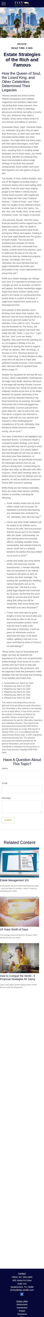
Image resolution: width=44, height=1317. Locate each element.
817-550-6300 (25, 1277)
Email (4, 783)
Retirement (22, 1304)
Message (6, 798)
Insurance (22, 1314)
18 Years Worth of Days (14, 929)
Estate (22, 1311)
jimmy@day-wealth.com (22, 1290)
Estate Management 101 (14, 880)
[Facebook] (21, 1294)
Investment (22, 1307)
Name (5, 768)
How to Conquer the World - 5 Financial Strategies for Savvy (17, 977)
